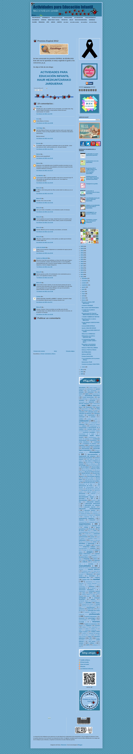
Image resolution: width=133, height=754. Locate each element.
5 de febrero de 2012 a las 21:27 (44, 170)
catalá (96, 419)
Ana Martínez (40, 175)
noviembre (85, 280)
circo (96, 421)
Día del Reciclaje (90, 479)
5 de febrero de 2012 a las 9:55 (44, 114)
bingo (92, 408)
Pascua (81, 596)
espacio (91, 515)
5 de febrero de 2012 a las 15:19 (44, 149)
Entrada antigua (70, 351)
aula (84, 405)
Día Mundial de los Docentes (93, 488)
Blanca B (38, 187)
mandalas (91, 564)
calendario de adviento (85, 413)
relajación (89, 625)
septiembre (85, 285)
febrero (84, 300)
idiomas (81, 545)
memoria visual (87, 571)
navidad (96, 579)
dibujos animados (92, 492)
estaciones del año (90, 516)
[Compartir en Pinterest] (41, 90)
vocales (81, 644)
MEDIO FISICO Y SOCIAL (54, 19)
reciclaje (93, 619)
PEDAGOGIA (42, 22)
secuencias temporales (91, 630)
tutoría (91, 639)
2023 (82, 252)
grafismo (84, 535)
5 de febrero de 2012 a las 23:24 (44, 182)
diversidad (82, 498)
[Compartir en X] (38, 90)
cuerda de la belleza (94, 445)
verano (81, 643)
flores (89, 530)
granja (92, 536)
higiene (92, 540)
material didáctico (94, 569)
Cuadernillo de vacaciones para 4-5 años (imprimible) (93, 192)
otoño (91, 593)
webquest (95, 644)
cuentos (82, 445)
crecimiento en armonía (90, 443)
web (87, 645)
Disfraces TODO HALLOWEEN (90, 347)
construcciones (93, 437)
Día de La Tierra (95, 468)
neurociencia (89, 581)
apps (87, 394)
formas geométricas (84, 532)
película (93, 599)
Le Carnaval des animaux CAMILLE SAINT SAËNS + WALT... (89, 341)
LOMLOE (85, 561)
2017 (82, 265)
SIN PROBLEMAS (86, 352)
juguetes (97, 553)
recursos (96, 622)
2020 (82, 259)
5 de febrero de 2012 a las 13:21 (44, 138)
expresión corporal (84, 525)
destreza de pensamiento (85, 457)
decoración (86, 448)
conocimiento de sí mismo (87, 434)
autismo (94, 405)
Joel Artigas (39, 128)
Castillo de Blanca (85, 660)
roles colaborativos (93, 627)
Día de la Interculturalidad (94, 465)
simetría (84, 633)
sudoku (93, 634)
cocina (86, 422)
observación (83, 588)
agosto (84, 287)
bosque (96, 410)
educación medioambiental (89, 508)
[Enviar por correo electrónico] (35, 90)
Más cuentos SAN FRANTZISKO (90, 307)
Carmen (38, 296)
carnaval (82, 416)
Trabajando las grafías (92, 183)
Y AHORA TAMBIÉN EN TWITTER (90, 316)
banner (98, 407)
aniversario (91, 392)
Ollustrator (63, 744)
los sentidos (94, 561)
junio (83, 291)
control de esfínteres (84, 438)
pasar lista (95, 594)
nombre (81, 584)
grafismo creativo (94, 535)
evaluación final (83, 522)
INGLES (71, 19)
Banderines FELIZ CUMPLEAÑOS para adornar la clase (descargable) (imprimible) (91, 171)
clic (80, 422)
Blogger (80, 744)
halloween (82, 540)
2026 (82, 246)
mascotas (81, 569)
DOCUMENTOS (35, 19)
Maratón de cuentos (84, 567)
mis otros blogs (93, 22)
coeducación (94, 422)
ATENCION (43, 19)
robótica (84, 627)
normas (90, 584)
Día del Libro (96, 473)
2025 (82, 248)
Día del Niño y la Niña (87, 478)
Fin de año (92, 529)
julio (83, 289)
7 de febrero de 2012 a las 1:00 (44, 267)
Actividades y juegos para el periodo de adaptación (91, 221)
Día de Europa (89, 462)
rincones (97, 625)
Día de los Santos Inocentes (92, 471)
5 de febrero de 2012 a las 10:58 (44, 123)
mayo (83, 293)
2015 (82, 270)
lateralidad (94, 555)
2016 (82, 268)
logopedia (97, 560)
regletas (81, 625)
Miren (38, 106)
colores (84, 426)
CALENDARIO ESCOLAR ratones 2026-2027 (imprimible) (92, 199)
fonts (95, 530)
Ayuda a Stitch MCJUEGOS (89, 328)
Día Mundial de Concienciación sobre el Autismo (89, 487)
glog (80, 533)
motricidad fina (84, 577)
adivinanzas (90, 389)
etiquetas (82, 520)
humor (95, 541)
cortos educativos (84, 442)
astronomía (82, 402)
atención (92, 402)
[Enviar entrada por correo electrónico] (46, 88)
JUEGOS (53, 22)
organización (82, 591)
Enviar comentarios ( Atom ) (48, 353)
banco (81, 407)
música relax (86, 579)
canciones (92, 415)
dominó (94, 500)
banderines (89, 407)
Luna (81, 564)
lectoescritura (83, 557)
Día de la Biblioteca (91, 464)
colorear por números (94, 424)
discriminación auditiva (86, 495)
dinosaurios (82, 493)
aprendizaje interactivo (92, 395)
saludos (93, 628)
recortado (82, 621)
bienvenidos (85, 408)
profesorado (94, 614)
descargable (94, 452)
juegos (90, 552)
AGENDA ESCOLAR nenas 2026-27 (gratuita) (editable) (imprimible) (92, 178)
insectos (98, 545)
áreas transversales (88, 397)
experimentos (85, 524)
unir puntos (92, 641)
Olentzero (94, 588)
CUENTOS (59, 22)
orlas (83, 592)
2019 (82, 261)
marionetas (94, 567)
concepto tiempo (92, 429)
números (92, 586)
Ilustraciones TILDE (87, 362)
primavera (82, 608)
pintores (81, 602)
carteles (81, 419)
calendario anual (92, 411)
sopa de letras (85, 634)
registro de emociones (91, 624)
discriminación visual (87, 497)
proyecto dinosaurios (91, 616)
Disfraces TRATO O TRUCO (89, 349)
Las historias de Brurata (86, 668)
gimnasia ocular (94, 532)
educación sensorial (84, 511)
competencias (93, 426)
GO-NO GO (88, 533)
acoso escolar (93, 387)
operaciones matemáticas (87, 589)
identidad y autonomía (87, 543)
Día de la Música (85, 468)
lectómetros (95, 557)
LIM (80, 560)
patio (88, 596)
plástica (98, 602)
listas (84, 560)
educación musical (90, 510)
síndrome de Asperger (94, 633)
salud (87, 628)
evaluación (92, 520)
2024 (82, 250)
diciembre (84, 278)
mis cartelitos (84, 22)
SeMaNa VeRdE (95, 631)
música (97, 577)
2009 (82, 374)
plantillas (89, 602)
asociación (92, 400)
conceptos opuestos (95, 430)
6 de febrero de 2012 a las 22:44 (44, 253)
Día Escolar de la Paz (89, 482)
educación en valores (92, 505)
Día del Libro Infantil (88, 474)
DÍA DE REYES (86, 473)
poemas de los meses (88, 604)
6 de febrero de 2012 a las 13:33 (44, 211)
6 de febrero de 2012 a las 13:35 (44, 242)
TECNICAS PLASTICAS (57, 17)
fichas (86, 527)
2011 (82, 369)
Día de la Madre (85, 467)
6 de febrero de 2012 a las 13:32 (44, 193)
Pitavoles (82, 666)
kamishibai (85, 555)
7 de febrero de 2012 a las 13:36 (44, 277)
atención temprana (84, 403)
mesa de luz (97, 571)
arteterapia (84, 398)
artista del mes (94, 398)
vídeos (92, 643)
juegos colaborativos (85, 553)
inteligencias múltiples (89, 546)
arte (99, 397)
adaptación (82, 389)
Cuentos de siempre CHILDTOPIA (90, 364)
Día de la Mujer (96, 467)
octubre (84, 282)
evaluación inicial (93, 522)
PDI (94, 596)
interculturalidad (83, 548)
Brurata (38, 143)
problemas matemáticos (91, 612)
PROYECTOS (65, 19)
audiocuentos (96, 403)
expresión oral (96, 525)
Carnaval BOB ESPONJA (88, 326)
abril (83, 295)
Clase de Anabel (84, 664)
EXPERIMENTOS (46, 17)
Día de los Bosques (87, 470)
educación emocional (92, 503)
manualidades (85, 566)
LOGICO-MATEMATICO (90, 17)
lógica (90, 560)
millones (93, 572)
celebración (84, 421)
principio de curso (94, 610)
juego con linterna (88, 550)
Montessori (90, 574)
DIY (92, 498)
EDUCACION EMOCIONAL (81, 19)
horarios (88, 541)
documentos (83, 500)
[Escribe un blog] (37, 90)
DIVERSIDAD (92, 19)
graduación (97, 533)
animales (81, 392)
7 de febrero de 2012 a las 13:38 (44, 291)
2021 (82, 257)
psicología (92, 618)
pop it (90, 605)
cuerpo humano (86, 446)
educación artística (93, 502)
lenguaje (87, 558)
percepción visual (83, 601)
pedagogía (83, 597)
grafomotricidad (83, 536)
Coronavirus (93, 440)
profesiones (82, 614)
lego (80, 558)
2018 (82, 263)
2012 (82, 276)
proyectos (82, 618)
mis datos (66, 22)
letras (95, 558)
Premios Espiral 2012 (87, 356)
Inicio (55, 351)
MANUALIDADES (68, 17)
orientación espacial (94, 591)
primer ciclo (90, 608)
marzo (83, 298)
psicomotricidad (83, 619)
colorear (82, 424)
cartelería (93, 416)
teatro (90, 636)
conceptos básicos (84, 430)
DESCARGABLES (36, 17)
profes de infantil (40, 247)
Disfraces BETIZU (86, 354)
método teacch (85, 572)
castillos (89, 419)
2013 (82, 274)
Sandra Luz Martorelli (42, 258)
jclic (80, 550)
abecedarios (82, 387)
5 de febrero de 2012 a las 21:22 (44, 158)
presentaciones (91, 607)
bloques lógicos (88, 410)
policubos (84, 605)
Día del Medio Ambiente (93, 476)
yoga (80, 646)
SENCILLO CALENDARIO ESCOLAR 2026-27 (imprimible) (93, 207)
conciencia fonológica (89, 432)
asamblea (82, 400)
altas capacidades (92, 390)
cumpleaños (96, 446)
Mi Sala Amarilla (84, 662)
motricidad (92, 575)
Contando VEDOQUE (87, 305)
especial (97, 515)
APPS (47, 22)
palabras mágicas (86, 594)
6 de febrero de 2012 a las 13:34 (44, 222)
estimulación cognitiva (87, 518)
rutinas (81, 628)
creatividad (97, 442)
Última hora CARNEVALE (88, 333)
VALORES (34, 22)
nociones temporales (92, 583)
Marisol (38, 154)
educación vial (96, 511)
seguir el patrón (83, 631)
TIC (91, 638)
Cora (37, 118)
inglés (88, 545)
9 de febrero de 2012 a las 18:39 (44, 314)
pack (98, 592)
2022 (82, 255)
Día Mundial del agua (87, 490)
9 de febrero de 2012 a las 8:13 (44, 302)
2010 (82, 371)
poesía (98, 604)
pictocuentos (94, 601)
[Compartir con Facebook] (40, 90)
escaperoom (95, 513)
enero (83, 367)
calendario (82, 411)
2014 (82, 272)
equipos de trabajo (85, 513)
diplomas (93, 493)
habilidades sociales (93, 538)
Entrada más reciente (39, 351)
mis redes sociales (74, 22)
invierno (93, 548)
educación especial (90, 507)
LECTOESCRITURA (78, 17)
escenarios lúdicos (83, 515)
